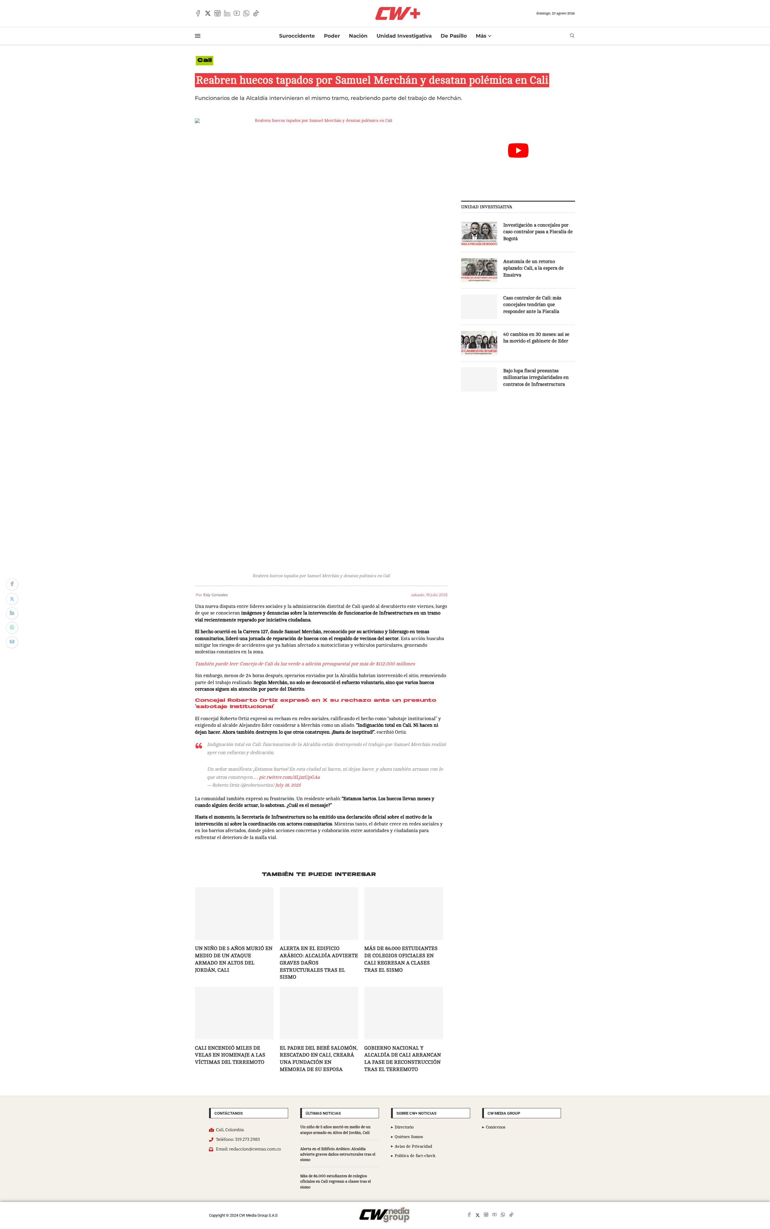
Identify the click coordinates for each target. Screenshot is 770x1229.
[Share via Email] (12, 642)
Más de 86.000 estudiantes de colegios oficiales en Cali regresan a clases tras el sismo (335, 1181)
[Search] (572, 35)
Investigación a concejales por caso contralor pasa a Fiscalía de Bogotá (538, 231)
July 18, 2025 (288, 785)
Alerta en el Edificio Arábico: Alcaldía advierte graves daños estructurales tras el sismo (337, 1154)
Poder (332, 36)
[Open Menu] (197, 36)
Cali (204, 60)
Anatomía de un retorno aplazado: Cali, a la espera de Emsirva (533, 268)
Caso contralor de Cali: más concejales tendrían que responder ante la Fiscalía (532, 304)
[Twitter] (208, 13)
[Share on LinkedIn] (12, 613)
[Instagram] (217, 13)
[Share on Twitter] (12, 599)
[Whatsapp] (246, 13)
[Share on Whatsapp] (12, 628)
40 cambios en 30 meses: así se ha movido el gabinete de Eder (536, 338)
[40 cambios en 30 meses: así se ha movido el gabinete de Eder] (479, 343)
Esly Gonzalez (215, 595)
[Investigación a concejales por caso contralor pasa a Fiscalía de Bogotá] (479, 234)
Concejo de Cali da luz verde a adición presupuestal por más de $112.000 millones (327, 664)
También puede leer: (217, 664)
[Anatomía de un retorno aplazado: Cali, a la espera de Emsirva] (479, 270)
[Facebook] (198, 13)
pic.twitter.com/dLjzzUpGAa (289, 777)
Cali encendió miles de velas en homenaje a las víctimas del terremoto (230, 1055)
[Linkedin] (227, 13)
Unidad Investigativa (404, 36)
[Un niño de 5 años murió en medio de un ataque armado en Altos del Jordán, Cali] (234, 913)
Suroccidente (297, 36)
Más (481, 36)
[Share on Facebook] (12, 584)
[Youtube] (236, 13)
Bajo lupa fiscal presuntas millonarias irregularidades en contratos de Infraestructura (536, 377)
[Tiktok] (256, 13)
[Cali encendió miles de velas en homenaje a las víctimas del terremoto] (234, 1013)
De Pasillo (454, 36)
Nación (358, 36)
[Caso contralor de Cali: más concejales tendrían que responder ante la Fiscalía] (479, 307)
